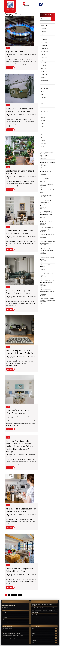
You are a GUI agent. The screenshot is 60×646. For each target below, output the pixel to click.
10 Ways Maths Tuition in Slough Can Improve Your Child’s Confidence (46, 154)
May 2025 (43, 65)
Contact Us (5, 615)
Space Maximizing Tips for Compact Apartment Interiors (13, 637)
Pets (42, 134)
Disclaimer (5, 619)
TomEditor (21, 454)
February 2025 (44, 74)
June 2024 (43, 97)
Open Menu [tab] (26, 5)
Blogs (42, 106)
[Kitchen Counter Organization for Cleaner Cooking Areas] (19, 488)
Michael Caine (22, 54)
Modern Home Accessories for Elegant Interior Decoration (13, 635)
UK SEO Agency (45, 178)
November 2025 (45, 51)
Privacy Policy (5, 617)
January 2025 (44, 77)
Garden (42, 123)
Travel (42, 146)
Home (8, 47)
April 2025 (43, 68)
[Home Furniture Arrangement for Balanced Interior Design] (19, 548)
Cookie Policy (5, 622)
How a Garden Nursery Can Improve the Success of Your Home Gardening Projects (47, 213)
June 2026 (43, 31)
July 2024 (43, 94)
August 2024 (44, 91)
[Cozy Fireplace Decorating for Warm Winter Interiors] (19, 389)
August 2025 (44, 57)
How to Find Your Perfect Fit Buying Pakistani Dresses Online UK (47, 282)
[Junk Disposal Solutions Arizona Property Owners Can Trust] (19, 88)
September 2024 (45, 88)
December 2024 (44, 80)
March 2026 (44, 39)
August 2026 (44, 25)
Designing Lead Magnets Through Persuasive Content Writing (46, 250)
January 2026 (44, 45)
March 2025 (44, 71)
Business (43, 109)
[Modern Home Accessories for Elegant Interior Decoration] (19, 210)
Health (42, 126)
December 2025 (44, 48)
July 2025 (43, 60)
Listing (42, 132)
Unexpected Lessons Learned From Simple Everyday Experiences (47, 171)
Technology (43, 143)
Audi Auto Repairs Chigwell (47, 189)
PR (41, 137)
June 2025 (43, 62)
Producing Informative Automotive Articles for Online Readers (47, 291)
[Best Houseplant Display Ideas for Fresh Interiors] (19, 150)
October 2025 (44, 54)
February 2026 (44, 42)
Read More (11, 68)
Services (43, 140)
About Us (4, 612)
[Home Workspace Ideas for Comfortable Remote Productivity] (19, 329)
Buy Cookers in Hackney (17, 51)
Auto (42, 103)
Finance (43, 120)
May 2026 (43, 34)
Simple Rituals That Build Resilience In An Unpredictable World (47, 162)
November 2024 (45, 83)
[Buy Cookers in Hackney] (19, 31)
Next (20, 594)
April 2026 (43, 37)
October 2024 (44, 85)
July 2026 (43, 28)
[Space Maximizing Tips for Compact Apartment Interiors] (19, 270)
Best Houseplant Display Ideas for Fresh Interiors (11, 633)
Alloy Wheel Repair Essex (47, 184)
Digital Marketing (45, 111)
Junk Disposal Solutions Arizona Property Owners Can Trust (47, 273)
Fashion (43, 117)
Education (43, 114)
